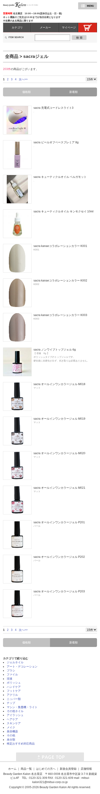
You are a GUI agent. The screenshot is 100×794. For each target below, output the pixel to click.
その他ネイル (15, 711)
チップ (11, 702)
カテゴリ (17, 27)
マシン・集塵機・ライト (22, 707)
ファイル (12, 674)
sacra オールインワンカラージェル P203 (59, 591)
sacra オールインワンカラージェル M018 (59, 384)
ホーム (12, 768)
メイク (11, 727)
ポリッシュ (14, 682)
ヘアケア (12, 719)
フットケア (14, 690)
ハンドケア (14, 686)
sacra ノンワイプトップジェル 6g (54, 349)
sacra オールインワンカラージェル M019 (59, 418)
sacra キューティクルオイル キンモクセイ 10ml (63, 211)
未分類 (11, 739)
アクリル (12, 694)
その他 (11, 735)
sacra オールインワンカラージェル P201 (59, 522)
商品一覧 (26, 768)
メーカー (45, 27)
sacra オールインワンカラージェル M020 (59, 453)
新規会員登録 (68, 768)
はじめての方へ (46, 768)
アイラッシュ (15, 715)
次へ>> (23, 79)
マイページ (69, 27)
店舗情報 (86, 768)
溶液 (9, 678)
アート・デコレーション (22, 666)
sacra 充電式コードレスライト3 (53, 107)
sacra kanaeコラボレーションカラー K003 (60, 314)
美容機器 (12, 731)
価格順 (26, 92)
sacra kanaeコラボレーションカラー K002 (60, 280)
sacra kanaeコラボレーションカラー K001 (60, 245)
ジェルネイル (15, 662)
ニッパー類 (14, 698)
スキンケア (14, 723)
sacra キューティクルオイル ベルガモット (60, 176)
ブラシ (11, 670)
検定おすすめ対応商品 (21, 743)
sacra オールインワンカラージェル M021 (59, 487)
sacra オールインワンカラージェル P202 (59, 556)
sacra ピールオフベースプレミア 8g (56, 142)
